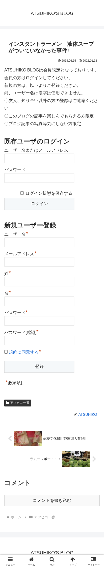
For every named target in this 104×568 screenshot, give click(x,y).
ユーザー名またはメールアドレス (36, 150)
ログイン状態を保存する (48, 193)
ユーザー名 (16, 233)
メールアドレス (20, 253)
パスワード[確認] (21, 332)
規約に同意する (24, 352)
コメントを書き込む (52, 500)
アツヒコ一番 (19, 403)
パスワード (15, 170)
